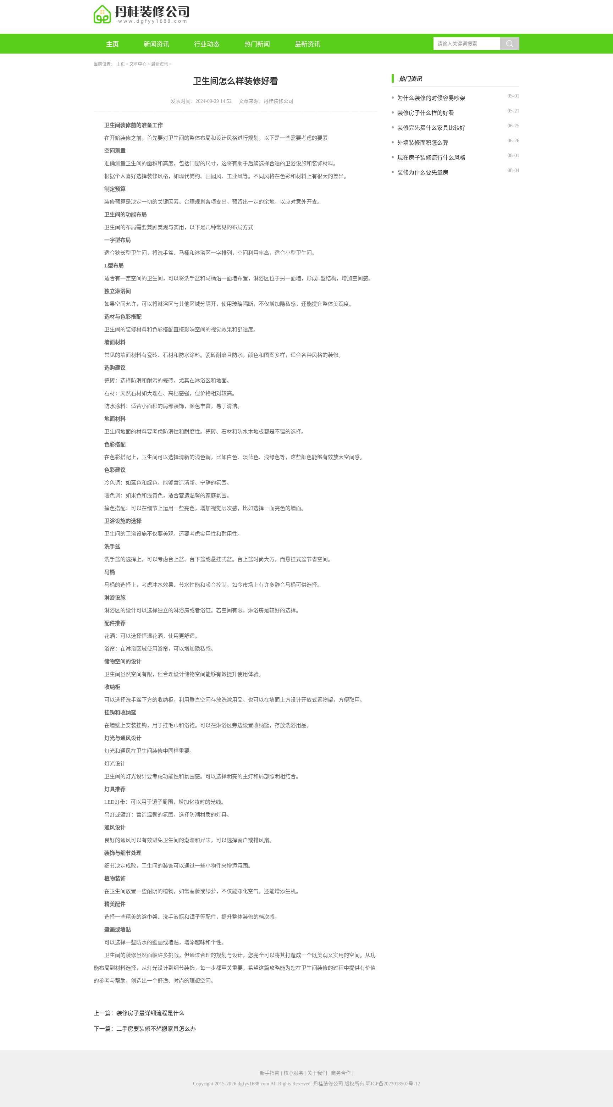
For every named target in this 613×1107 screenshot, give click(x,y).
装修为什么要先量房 (422, 173)
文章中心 (138, 64)
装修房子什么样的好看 (425, 113)
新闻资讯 (156, 44)
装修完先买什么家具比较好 (431, 128)
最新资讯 (307, 44)
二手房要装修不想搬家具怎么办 (156, 1029)
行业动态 (207, 44)
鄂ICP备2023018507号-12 (393, 1083)
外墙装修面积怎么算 (422, 143)
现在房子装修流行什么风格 (431, 158)
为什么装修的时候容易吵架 (431, 98)
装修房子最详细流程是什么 (150, 1013)
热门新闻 (257, 44)
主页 (112, 44)
